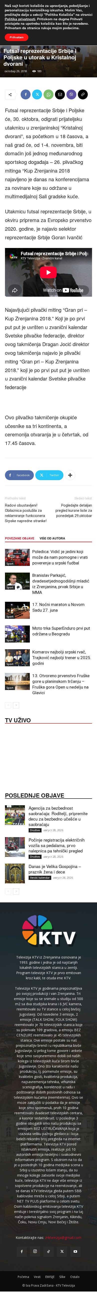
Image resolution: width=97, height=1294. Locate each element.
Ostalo (75, 1277)
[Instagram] (35, 1251)
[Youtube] (75, 1252)
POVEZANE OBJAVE (19, 538)
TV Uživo (18, 719)
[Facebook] (26, 94)
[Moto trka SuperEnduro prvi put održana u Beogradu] (17, 634)
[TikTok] (48, 1252)
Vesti (37, 1277)
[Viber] (71, 94)
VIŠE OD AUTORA (52, 538)
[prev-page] (8, 705)
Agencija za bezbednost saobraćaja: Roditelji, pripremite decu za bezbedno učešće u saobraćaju (58, 816)
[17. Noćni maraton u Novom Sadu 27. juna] (17, 610)
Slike (62, 1277)
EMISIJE (49, 1277)
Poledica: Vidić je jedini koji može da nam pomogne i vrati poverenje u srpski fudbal (60, 557)
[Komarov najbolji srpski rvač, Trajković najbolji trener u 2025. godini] (17, 657)
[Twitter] (37, 94)
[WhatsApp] (48, 94)
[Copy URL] (83, 94)
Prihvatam (16, 37)
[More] (70, 475)
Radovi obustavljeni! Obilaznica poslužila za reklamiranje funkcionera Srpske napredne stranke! (26, 513)
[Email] (60, 94)
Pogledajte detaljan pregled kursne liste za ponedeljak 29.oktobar (73, 510)
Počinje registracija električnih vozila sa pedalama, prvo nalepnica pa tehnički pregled (57, 845)
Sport (9, 563)
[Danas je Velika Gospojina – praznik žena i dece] (15, 873)
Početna (23, 1277)
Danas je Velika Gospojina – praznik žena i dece (55, 869)
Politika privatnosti (20, 19)
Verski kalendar (40, 877)
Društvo (35, 830)
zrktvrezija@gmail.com (63, 1237)
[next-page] (16, 705)
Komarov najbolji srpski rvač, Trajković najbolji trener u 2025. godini (61, 657)
